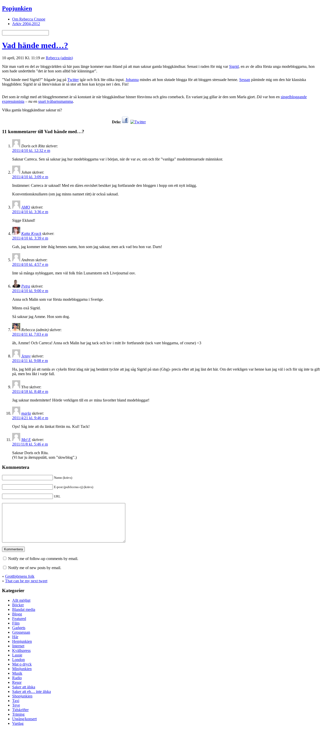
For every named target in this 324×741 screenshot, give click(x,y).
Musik (17, 673)
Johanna (132, 79)
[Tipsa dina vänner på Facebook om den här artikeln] (125, 122)
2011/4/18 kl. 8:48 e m (30, 391)
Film (15, 623)
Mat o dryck (22, 664)
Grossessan (21, 632)
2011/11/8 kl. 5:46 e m (30, 444)
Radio (17, 678)
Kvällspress (21, 650)
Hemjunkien (22, 641)
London (18, 659)
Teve (16, 705)
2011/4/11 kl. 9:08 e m (30, 360)
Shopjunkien (22, 696)
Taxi (15, 700)
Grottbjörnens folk (19, 576)
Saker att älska (23, 687)
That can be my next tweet (26, 581)
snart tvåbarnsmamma (55, 101)
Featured (19, 618)
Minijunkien (22, 669)
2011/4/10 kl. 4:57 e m (30, 264)
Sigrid (234, 66)
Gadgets (18, 628)
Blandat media (23, 609)
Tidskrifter (20, 710)
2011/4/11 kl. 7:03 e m (30, 334)
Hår (15, 637)
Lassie (17, 655)
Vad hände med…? (35, 45)
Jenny (26, 356)
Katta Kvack (31, 233)
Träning (18, 714)
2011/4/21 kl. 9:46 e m (30, 418)
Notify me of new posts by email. (34, 568)
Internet (18, 646)
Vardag (18, 723)
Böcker (18, 605)
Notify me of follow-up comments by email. (43, 558)
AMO (25, 207)
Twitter (73, 79)
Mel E (26, 439)
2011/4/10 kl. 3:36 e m (30, 212)
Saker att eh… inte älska (31, 691)
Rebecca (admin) (59, 58)
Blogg (17, 614)
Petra (25, 286)
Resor (17, 682)
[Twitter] (138, 122)
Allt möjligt (21, 600)
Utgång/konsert (24, 719)
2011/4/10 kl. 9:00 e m (30, 291)
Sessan (244, 79)
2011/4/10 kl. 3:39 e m (30, 238)
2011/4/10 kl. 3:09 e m (30, 177)
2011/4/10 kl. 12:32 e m (31, 150)
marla (26, 413)
